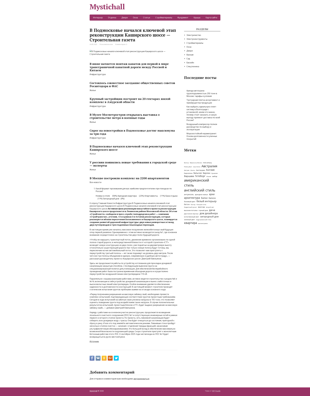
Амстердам (200, 170)
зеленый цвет (189, 219)
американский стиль (196, 183)
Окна (135, 17)
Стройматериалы (163, 17)
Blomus (186, 163)
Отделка (112, 17)
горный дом (203, 210)
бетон (187, 204)
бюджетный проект (190, 207)
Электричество (193, 35)
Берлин (206, 173)
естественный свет (191, 217)
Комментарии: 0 (121, 44)
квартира (190, 223)
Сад (188, 58)
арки (212, 194)
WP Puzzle (216, 391)
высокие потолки (191, 210)
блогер (193, 204)
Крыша (197, 17)
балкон (212, 198)
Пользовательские (106, 44)
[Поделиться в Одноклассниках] (104, 358)
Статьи (146, 17)
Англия (210, 169)
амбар (214, 176)
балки (204, 197)
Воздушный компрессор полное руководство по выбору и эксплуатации (201, 127)
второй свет (210, 207)
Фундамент (182, 17)
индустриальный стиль (203, 220)
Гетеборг (200, 176)
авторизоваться (141, 378)
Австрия (186, 170)
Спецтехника (192, 66)
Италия (208, 176)
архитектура (192, 197)
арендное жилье (201, 194)
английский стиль (199, 190)
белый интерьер (207, 201)
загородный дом (209, 216)
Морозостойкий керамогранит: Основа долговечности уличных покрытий (201, 136)
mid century (207, 163)
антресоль (189, 194)
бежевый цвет (189, 201)
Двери (124, 17)
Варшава (189, 176)
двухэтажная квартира (191, 214)
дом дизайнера (209, 213)
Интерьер (98, 17)
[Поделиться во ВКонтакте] (98, 358)
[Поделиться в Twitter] (116, 358)
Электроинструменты (196, 39)
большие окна (201, 204)
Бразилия (214, 173)
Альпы (192, 170)
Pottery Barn (188, 167)
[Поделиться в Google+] (110, 358)
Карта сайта (211, 17)
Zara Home (196, 167)
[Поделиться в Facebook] (92, 358)
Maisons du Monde (196, 163)
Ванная (189, 54)
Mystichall (107, 7)
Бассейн (190, 62)
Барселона (188, 173)
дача (212, 210)
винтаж (201, 207)
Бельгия (198, 173)
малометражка (203, 223)
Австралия (209, 166)
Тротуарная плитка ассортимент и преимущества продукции (203, 101)
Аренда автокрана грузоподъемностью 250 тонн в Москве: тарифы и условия (201, 93)
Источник (94, 341)
